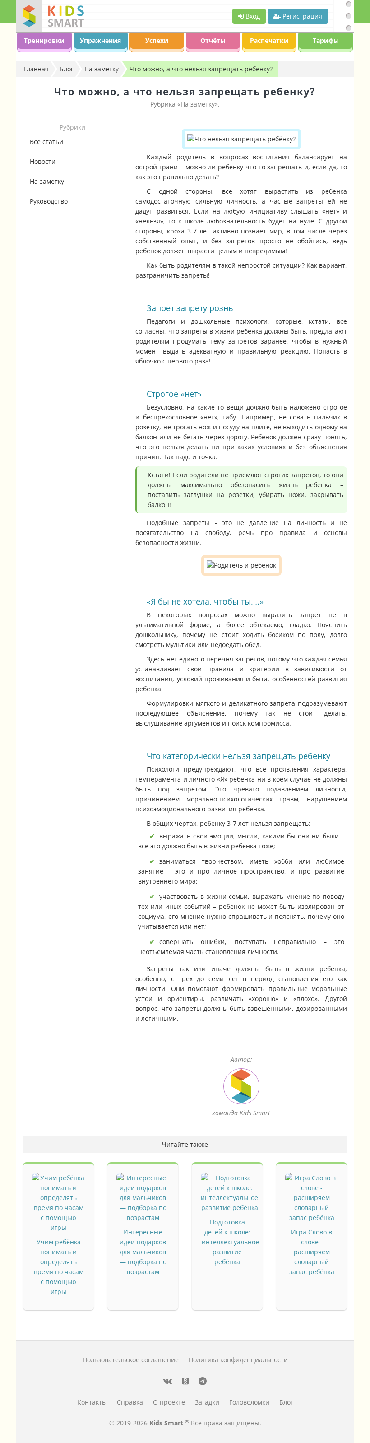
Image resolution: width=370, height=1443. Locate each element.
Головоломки (249, 1402)
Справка (130, 1402)
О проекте (169, 1402)
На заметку (47, 181)
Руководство (49, 201)
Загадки (207, 1402)
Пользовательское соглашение (131, 1359)
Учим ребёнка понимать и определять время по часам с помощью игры (58, 1267)
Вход (252, 16)
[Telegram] (202, 1380)
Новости (43, 161)
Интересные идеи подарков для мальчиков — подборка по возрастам (143, 1252)
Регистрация (301, 16)
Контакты (92, 1402)
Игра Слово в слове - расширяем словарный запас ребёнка (311, 1252)
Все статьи (46, 141)
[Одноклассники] (185, 1380)
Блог (286, 1402)
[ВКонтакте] (167, 1380)
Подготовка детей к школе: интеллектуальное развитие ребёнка (230, 1242)
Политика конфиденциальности (238, 1359)
